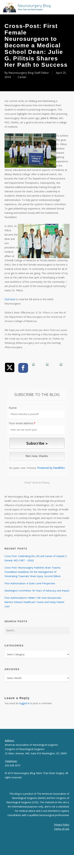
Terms (34, 482)
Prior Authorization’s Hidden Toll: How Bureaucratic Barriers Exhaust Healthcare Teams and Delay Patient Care (34, 602)
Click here (9, 299)
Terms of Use (61, 828)
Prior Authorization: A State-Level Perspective (29, 583)
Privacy (46, 482)
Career (22, 77)
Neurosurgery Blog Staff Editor (28, 73)
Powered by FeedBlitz (51, 468)
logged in (24, 703)
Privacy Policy (61, 824)
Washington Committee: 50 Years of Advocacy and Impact (37, 590)
